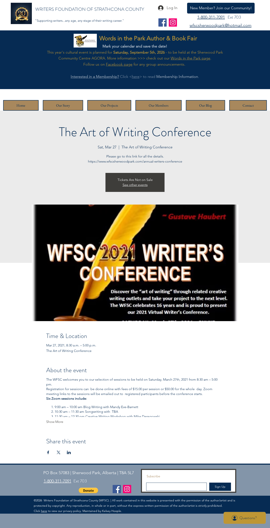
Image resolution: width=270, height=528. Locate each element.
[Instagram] (173, 22)
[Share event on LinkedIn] (69, 452)
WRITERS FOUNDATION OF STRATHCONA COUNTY (89, 9)
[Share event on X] (59, 452)
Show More (54, 422)
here (135, 76)
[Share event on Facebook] (48, 452)
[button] (88, 490)
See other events (135, 185)
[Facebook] (162, 22)
